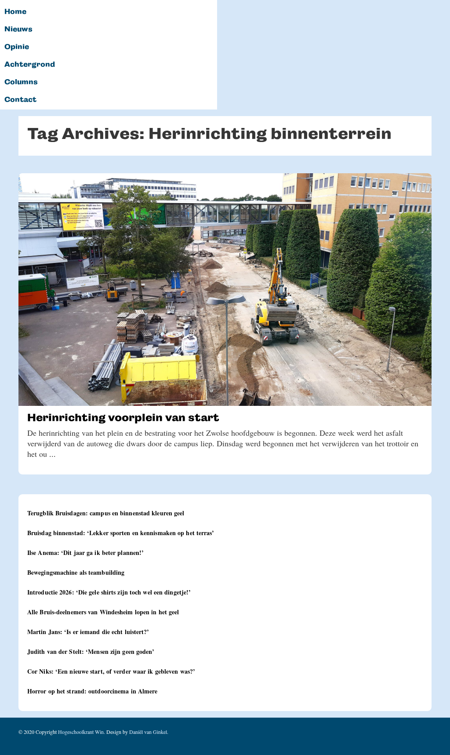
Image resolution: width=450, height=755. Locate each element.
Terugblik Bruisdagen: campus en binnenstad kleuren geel (106, 513)
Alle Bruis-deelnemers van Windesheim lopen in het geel (103, 611)
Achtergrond (29, 64)
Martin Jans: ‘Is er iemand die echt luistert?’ (88, 631)
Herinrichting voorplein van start (123, 417)
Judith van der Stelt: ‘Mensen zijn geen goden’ (91, 651)
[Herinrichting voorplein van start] (225, 289)
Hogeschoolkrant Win (81, 731)
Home (15, 12)
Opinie (16, 47)
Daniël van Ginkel (148, 731)
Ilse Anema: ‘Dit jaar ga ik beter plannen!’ (85, 552)
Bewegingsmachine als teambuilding (75, 572)
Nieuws (18, 29)
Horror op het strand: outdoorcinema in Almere (92, 691)
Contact (20, 100)
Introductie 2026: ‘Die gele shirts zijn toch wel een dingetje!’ (109, 592)
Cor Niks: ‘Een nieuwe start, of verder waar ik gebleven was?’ (111, 671)
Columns (21, 82)
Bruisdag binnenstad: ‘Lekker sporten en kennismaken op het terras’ (120, 532)
